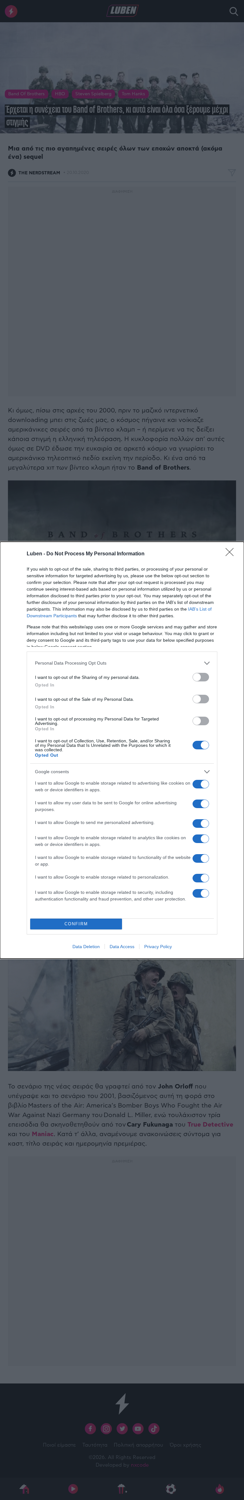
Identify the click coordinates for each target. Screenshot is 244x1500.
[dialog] (122, 750)
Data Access (122, 946)
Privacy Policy (158, 946)
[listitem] (122, 663)
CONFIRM (76, 923)
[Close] (232, 554)
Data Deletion (86, 946)
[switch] (201, 677)
